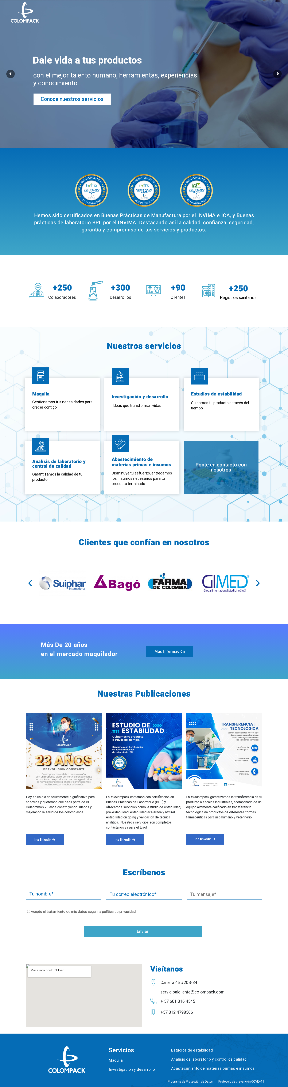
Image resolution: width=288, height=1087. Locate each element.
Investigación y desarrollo (140, 396)
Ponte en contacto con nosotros (221, 467)
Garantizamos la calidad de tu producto (57, 476)
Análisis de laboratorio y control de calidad (59, 464)
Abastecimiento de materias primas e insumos (141, 462)
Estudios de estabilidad (216, 394)
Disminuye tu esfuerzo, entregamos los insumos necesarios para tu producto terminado (142, 478)
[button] (30, 583)
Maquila (41, 394)
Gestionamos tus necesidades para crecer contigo (62, 404)
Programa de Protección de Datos (190, 1081)
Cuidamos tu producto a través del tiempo (220, 405)
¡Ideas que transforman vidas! (137, 406)
